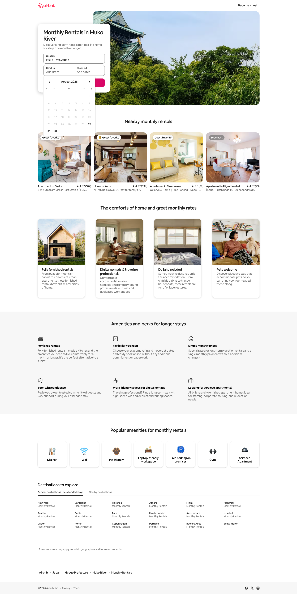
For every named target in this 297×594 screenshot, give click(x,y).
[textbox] (58, 72)
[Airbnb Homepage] (46, 5)
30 (49, 131)
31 (55, 131)
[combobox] (74, 60)
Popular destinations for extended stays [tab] (60, 492)
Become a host (247, 5)
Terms (76, 588)
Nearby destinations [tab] (100, 492)
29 (89, 124)
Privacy (66, 588)
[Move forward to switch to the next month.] (89, 82)
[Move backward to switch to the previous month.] (49, 82)
